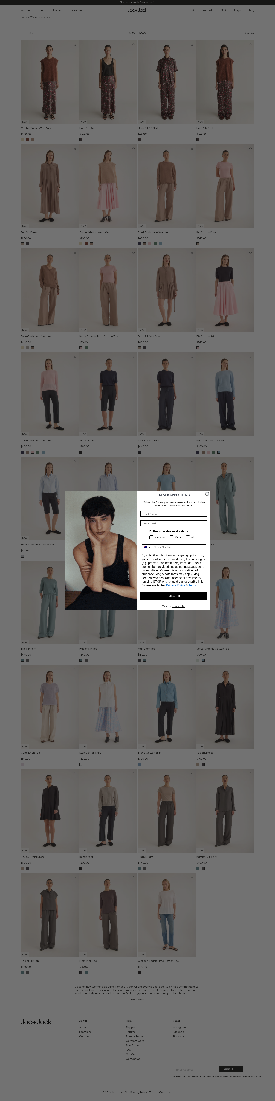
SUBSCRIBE (174, 595)
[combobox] (147, 547)
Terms (193, 585)
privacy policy (178, 606)
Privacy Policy (175, 585)
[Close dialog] (207, 494)
